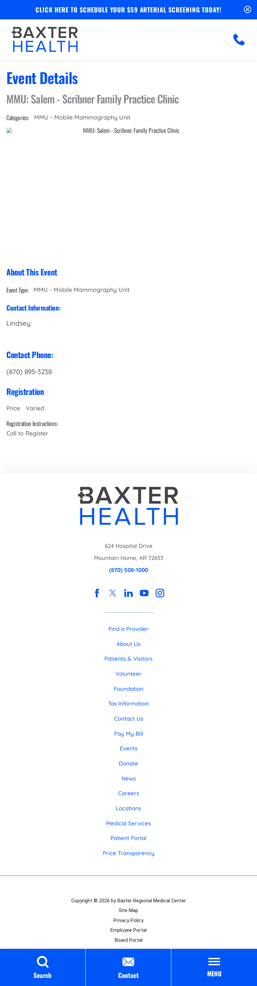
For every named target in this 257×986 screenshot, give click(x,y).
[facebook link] (97, 593)
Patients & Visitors (128, 658)
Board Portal (129, 940)
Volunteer (128, 673)
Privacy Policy (128, 920)
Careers (128, 793)
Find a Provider (128, 628)
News (128, 778)
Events (129, 748)
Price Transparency (129, 852)
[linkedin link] (128, 593)
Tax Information (128, 703)
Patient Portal (128, 837)
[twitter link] (112, 593)
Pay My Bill (128, 733)
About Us (128, 643)
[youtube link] (144, 593)
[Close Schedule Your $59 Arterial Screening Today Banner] (247, 9)
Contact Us (128, 718)
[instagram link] (160, 593)
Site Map (128, 910)
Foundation (129, 688)
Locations (128, 808)
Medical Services (128, 823)
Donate (128, 763)
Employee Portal (128, 930)
